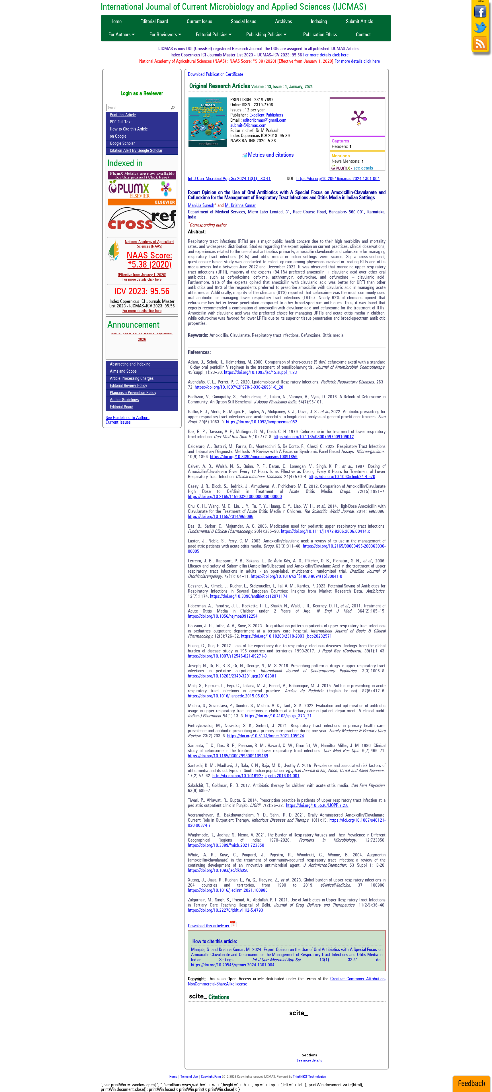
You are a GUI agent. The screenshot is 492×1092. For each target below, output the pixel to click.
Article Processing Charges (131, 379)
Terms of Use (189, 1077)
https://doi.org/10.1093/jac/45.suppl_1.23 (260, 372)
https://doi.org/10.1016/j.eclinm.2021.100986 (228, 890)
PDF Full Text (121, 122)
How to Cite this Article (129, 129)
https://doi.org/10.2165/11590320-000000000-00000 (235, 497)
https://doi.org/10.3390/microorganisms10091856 (254, 457)
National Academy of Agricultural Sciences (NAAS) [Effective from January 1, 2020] (146, 258)
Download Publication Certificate (215, 74)
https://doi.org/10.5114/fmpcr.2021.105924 (265, 736)
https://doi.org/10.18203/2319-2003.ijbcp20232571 (286, 636)
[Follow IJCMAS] (480, 33)
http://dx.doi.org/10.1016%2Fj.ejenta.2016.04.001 (256, 776)
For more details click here (340, 55)
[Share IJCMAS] (480, 17)
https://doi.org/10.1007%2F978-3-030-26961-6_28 (239, 387)
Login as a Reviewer (142, 93)
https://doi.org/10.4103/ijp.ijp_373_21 (278, 716)
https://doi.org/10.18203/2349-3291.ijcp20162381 (232, 676)
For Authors (120, 34)
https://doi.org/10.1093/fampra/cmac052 (261, 422)
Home (173, 1077)
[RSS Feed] (480, 49)
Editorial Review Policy (128, 386)
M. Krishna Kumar (240, 205)
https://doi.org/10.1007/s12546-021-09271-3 (227, 656)
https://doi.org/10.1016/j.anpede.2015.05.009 (228, 696)
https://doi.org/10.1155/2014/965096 (220, 517)
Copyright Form (211, 1077)
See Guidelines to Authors (127, 418)
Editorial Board (121, 407)
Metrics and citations (271, 155)
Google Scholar (122, 144)
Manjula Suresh (201, 205)
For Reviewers (163, 34)
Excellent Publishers (266, 115)
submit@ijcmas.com (248, 125)
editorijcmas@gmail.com (264, 120)
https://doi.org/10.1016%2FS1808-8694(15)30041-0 (296, 576)
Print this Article (123, 115)
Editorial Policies (212, 34)
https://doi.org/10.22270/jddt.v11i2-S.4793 (225, 910)
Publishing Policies (265, 34)
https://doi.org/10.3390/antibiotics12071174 (249, 596)
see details (363, 168)
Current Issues (118, 422)
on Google (118, 136)
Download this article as (209, 926)
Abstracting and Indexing (130, 364)
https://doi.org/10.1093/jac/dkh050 (218, 870)
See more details (309, 1060)
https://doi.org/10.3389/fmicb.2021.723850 (226, 845)
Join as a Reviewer (142, 81)
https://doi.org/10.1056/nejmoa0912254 (223, 616)
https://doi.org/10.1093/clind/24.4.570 (342, 477)
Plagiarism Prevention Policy (133, 393)
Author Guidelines (124, 400)
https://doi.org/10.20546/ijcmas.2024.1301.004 (338, 179)
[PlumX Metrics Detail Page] (359, 117)
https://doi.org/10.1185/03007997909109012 (314, 437)
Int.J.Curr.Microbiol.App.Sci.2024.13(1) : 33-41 (229, 179)
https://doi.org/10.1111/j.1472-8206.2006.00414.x (325, 531)
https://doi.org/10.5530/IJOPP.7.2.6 (317, 805)
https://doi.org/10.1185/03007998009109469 (228, 756)
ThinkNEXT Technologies (309, 1077)
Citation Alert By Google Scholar (136, 151)
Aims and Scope (123, 372)
